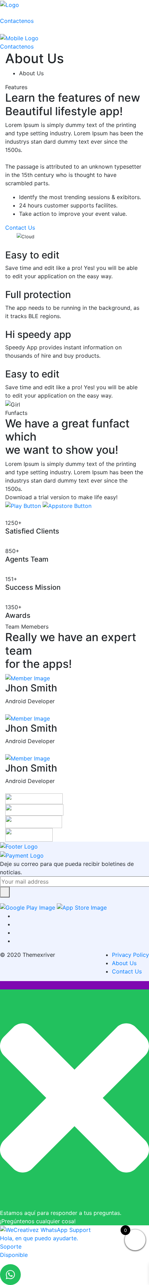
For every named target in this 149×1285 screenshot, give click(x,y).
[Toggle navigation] (23, 14)
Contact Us (127, 971)
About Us (124, 963)
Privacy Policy (130, 954)
